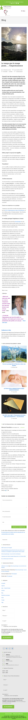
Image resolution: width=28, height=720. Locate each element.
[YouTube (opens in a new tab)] (18, 3)
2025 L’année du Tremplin (6, 547)
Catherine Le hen (7, 69)
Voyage (2, 600)
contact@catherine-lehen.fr (18, 1)
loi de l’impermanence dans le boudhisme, (14, 210)
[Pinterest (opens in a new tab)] (13, 3)
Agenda (3, 585)
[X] (4, 648)
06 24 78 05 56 (9, 1)
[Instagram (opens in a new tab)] (15, 3)
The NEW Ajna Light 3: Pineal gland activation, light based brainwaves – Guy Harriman (14, 415)
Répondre (22, 427)
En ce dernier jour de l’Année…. (7, 558)
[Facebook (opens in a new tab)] (12, 3)
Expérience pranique (5, 595)
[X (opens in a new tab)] (10, 3)
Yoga (2, 602)
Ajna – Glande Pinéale (5, 588)
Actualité (5, 71)
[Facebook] (6, 648)
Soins (2, 597)
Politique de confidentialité (18, 713)
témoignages (18, 221)
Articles (10, 71)
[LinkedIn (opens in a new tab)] (16, 3)
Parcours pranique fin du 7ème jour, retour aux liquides (14, 364)
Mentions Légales (8, 713)
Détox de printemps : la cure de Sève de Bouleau (11, 553)
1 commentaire (19, 71)
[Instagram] (9, 648)
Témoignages (14, 573)
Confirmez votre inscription (10, 626)
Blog (2, 592)
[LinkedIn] (12, 648)
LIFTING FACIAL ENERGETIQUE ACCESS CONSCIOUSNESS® (14, 389)
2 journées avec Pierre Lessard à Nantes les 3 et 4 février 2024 (13, 556)
